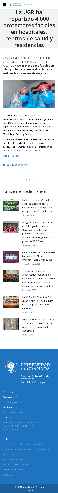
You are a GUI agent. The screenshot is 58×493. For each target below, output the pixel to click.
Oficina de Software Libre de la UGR (21, 150)
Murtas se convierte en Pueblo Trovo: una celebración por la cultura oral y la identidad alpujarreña (38, 325)
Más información (11, 155)
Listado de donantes (17, 164)
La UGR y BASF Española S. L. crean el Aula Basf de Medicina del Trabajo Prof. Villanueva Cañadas (37, 303)
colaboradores (19, 119)
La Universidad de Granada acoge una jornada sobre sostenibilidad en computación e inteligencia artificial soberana (38, 206)
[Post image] (11, 205)
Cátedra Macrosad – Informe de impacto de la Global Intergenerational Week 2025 (38, 256)
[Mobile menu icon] (5, 4)
